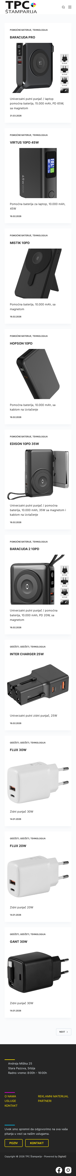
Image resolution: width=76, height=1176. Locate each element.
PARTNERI (44, 1101)
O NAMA (10, 1096)
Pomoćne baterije (20, 30)
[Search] (63, 7)
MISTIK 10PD (20, 243)
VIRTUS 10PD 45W (24, 142)
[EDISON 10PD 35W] (38, 475)
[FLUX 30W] (38, 781)
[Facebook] (59, 1170)
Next (62, 1031)
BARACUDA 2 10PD (24, 549)
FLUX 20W (18, 846)
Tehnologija (40, 30)
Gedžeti (14, 646)
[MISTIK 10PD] (38, 274)
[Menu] (69, 7)
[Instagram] (68, 1170)
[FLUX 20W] (38, 876)
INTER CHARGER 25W (27, 654)
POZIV (13, 1143)
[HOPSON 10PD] (38, 374)
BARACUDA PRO (22, 37)
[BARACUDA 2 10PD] (38, 580)
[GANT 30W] (38, 972)
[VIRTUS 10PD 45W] (38, 173)
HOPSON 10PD (21, 343)
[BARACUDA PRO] (38, 68)
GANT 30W (18, 941)
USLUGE (10, 1101)
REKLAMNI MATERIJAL (53, 1096)
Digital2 (62, 1156)
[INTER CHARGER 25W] (38, 685)
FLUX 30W (18, 750)
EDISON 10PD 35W (24, 444)
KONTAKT (11, 1105)
